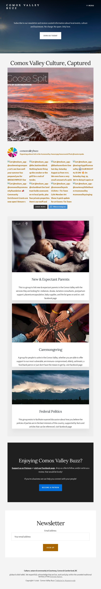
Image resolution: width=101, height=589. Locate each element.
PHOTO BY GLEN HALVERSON (18, 85)
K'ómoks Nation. (56, 577)
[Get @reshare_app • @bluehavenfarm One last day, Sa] (61, 170)
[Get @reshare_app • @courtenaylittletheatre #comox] (83, 192)
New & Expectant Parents (50, 279)
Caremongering (50, 349)
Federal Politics (50, 411)
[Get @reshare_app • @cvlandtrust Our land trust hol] (39, 192)
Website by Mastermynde (65, 581)
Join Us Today (50, 36)
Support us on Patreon (22, 468)
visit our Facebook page (44, 468)
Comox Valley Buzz (23, 7)
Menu (91, 6)
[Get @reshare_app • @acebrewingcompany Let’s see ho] (18, 170)
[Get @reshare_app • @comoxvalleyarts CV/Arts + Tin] (61, 192)
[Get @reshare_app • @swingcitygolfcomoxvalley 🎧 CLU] (83, 170)
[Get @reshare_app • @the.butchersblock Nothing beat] (39, 170)
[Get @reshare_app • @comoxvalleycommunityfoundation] (18, 192)
